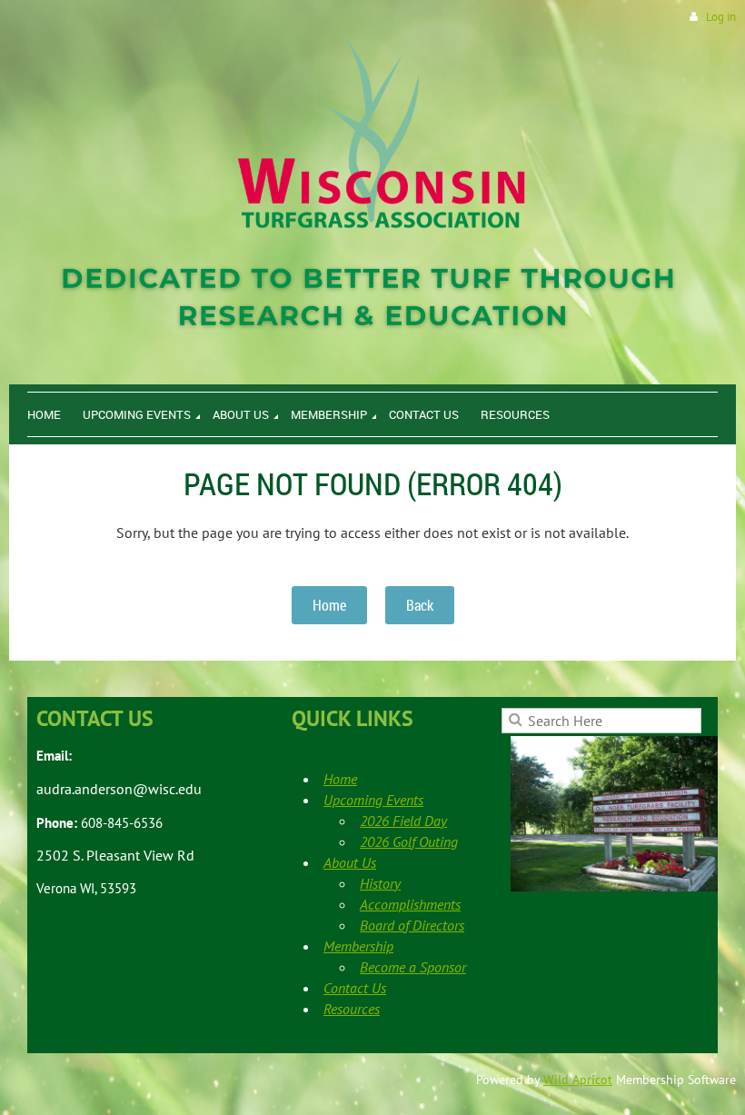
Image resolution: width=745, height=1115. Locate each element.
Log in (721, 17)
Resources (351, 1009)
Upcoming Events (373, 800)
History (380, 883)
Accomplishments (410, 904)
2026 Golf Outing (409, 841)
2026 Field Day (403, 820)
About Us (349, 862)
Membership (358, 946)
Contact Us (354, 988)
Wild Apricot (577, 1079)
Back (419, 605)
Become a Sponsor (413, 967)
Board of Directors (412, 925)
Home (329, 605)
